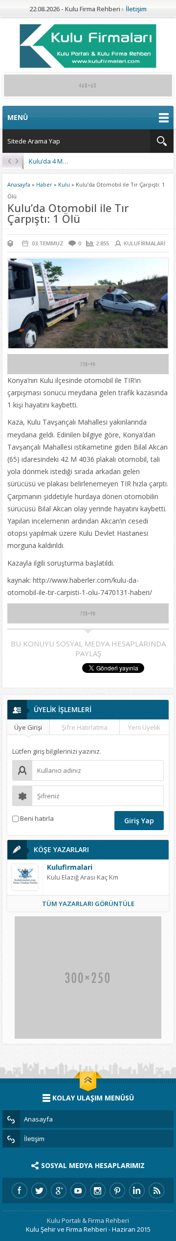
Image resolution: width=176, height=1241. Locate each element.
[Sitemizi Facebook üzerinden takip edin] (19, 1190)
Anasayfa (18, 184)
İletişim (136, 8)
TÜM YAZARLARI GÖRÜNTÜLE (88, 903)
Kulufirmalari (144, 243)
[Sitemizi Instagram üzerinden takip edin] (97, 1190)
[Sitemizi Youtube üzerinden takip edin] (78, 1190)
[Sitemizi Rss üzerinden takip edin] (156, 1190)
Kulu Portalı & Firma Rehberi (88, 1220)
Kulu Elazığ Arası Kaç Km (82, 877)
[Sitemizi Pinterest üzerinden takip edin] (117, 1190)
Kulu (64, 184)
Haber (44, 184)
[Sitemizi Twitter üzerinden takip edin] (39, 1190)
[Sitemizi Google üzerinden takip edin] (58, 1190)
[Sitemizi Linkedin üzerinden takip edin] (137, 1190)
